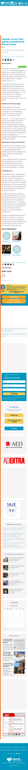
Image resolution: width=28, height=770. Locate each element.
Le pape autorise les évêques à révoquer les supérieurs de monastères (16, 591)
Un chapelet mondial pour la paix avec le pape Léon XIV (16, 566)
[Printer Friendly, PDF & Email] (22, 67)
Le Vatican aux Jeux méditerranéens (11, 542)
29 (20, 623)
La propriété (15, 747)
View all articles (6, 280)
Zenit (22, 92)
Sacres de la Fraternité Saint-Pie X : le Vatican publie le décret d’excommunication (17, 559)
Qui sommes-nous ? (6, 747)
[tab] (8, 714)
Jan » (7, 629)
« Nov (4, 629)
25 (7, 623)
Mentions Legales (5, 750)
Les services (23, 747)
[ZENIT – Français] (8, 3)
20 (14, 620)
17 (4, 620)
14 (17, 617)
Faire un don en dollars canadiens (14, 301)
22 (20, 620)
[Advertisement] (14, 21)
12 (10, 617)
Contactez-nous (23, 750)
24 (4, 623)
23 (23, 620)
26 (10, 623)
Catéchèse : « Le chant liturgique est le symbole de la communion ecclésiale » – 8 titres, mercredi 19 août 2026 (14, 535)
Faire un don (14, 297)
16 (23, 617)
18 (7, 620)
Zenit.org (4, 70)
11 (7, 617)
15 (20, 617)
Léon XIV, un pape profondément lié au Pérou (8, 641)
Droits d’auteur (14, 750)
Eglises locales (6, 58)
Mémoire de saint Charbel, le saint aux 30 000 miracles (17, 574)
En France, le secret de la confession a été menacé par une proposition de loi (17, 582)
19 (10, 620)
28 (17, 623)
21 (17, 620)
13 (14, 617)
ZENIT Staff (19, 56)
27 (14, 623)
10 (4, 617)
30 (23, 623)
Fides (13, 80)
